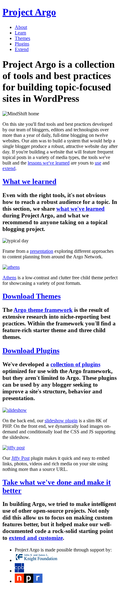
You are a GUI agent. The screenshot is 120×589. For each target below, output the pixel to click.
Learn (20, 32)
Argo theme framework (43, 310)
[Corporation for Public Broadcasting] (19, 570)
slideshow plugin (61, 420)
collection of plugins (75, 364)
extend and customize (36, 538)
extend (8, 168)
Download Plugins (30, 351)
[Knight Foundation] (36, 560)
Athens (9, 277)
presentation (41, 251)
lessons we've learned (49, 162)
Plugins (22, 43)
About (21, 27)
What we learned (29, 181)
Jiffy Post (20, 458)
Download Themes (31, 296)
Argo (29, 12)
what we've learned (80, 208)
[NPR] (28, 581)
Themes (22, 38)
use (98, 162)
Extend (22, 49)
